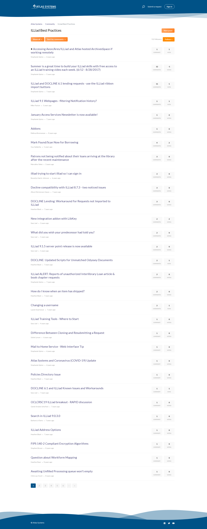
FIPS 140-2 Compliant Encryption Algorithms (59, 443)
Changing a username (44, 305)
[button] (142, 6)
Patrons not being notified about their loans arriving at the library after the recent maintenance (73, 157)
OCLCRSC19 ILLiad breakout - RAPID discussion (61, 402)
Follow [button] (168, 39)
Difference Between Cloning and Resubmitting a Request (67, 332)
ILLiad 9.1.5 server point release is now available (61, 246)
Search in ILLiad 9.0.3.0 (45, 416)
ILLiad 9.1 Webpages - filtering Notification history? (64, 100)
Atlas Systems (36, 24)
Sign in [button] (169, 6)
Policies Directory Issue (46, 374)
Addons (35, 128)
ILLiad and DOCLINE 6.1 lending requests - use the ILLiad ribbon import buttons (72, 85)
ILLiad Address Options (46, 429)
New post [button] (168, 30)
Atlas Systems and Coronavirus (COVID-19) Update (63, 360)
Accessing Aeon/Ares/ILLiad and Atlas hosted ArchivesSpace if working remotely (71, 50)
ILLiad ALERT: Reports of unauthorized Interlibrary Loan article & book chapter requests (73, 275)
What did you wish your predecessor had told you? (63, 232)
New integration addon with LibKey (54, 218)
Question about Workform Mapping (54, 457)
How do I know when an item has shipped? (58, 291)
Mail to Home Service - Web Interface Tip (57, 346)
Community (50, 24)
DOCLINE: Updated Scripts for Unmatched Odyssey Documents (72, 260)
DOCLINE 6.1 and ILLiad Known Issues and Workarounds (67, 388)
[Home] (44, 6)
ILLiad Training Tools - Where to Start (55, 319)
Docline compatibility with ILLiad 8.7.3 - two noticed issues (68, 187)
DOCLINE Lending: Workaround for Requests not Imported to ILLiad (70, 202)
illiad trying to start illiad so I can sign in (56, 173)
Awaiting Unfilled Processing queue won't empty (62, 471)
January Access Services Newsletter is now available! (64, 114)
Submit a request (154, 6)
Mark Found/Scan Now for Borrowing (54, 142)
